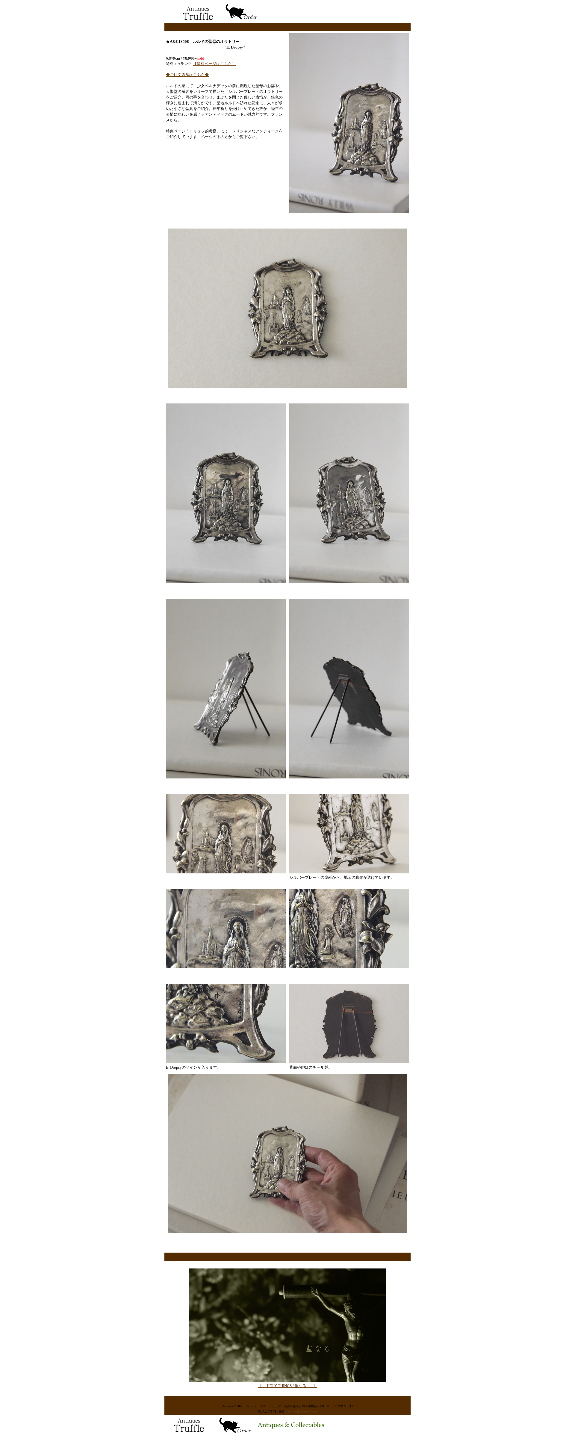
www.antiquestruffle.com (302, 1411)
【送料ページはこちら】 (214, 63)
